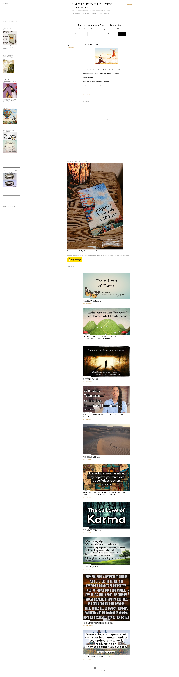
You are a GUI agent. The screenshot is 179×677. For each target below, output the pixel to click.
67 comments (89, 381)
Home (74, 13)
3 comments (88, 659)
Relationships (70, 47)
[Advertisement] (106, 148)
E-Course (93, 13)
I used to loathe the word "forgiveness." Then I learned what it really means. (104, 337)
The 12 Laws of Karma (92, 301)
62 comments (89, 341)
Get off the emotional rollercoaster (100, 656)
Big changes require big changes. (98, 623)
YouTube (83, 13)
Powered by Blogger (100, 668)
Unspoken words (90, 379)
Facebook (107, 13)
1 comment (88, 569)
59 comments (88, 459)
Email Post (88, 94)
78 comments (89, 303)
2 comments (88, 532)
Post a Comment (89, 625)
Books (78, 13)
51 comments (88, 419)
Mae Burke (103, 670)
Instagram (100, 13)
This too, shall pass (91, 457)
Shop (88, 13)
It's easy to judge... (91, 566)
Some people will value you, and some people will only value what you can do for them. (105, 493)
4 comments (88, 497)
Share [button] (68, 42)
